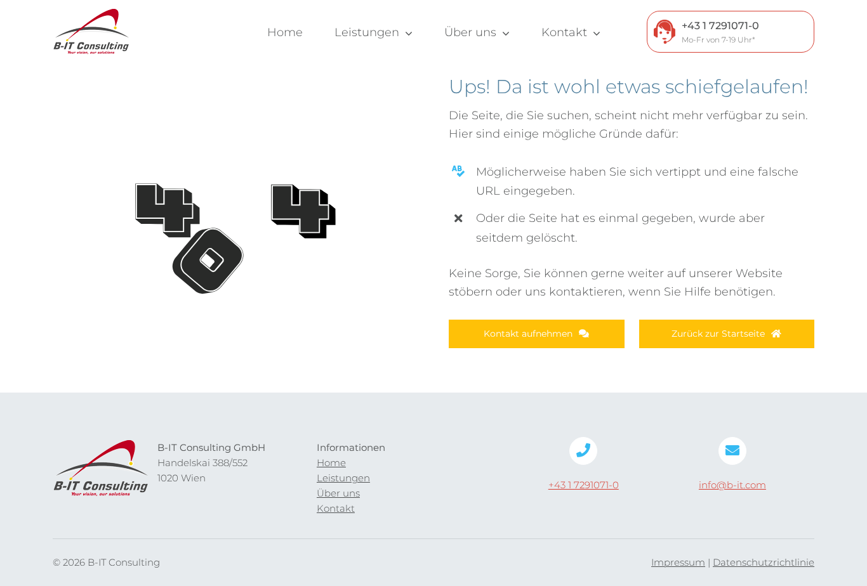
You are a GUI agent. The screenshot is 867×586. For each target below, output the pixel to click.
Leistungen (343, 478)
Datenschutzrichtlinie (763, 562)
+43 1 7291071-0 (583, 485)
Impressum (678, 562)
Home (331, 463)
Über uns (338, 493)
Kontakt (336, 508)
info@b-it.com (732, 485)
